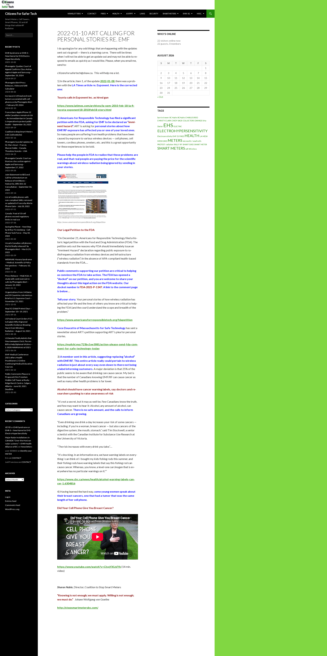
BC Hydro (173, 117)
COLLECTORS (188, 120)
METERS (175, 140)
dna (204, 120)
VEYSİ (7, 427)
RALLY (176, 144)
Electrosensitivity (164, 136)
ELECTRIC (178, 126)
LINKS (142, 13)
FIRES (181, 136)
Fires (103, 13)
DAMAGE (199, 120)
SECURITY (153, 13)
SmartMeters (169, 13)
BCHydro (181, 117)
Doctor (160, 126)
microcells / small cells (192, 141)
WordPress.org (12, 509)
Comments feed (12, 505)
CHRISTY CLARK (164, 120)
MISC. (199, 13)
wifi (186, 149)
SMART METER (200, 144)
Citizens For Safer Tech (21, 14)
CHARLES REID (191, 117)
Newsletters (74, 13)
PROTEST (161, 144)
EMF (174, 136)
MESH (205, 136)
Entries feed (10, 501)
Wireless (193, 149)
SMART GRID (188, 144)
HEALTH (115, 13)
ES (178, 136)
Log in (7, 497)
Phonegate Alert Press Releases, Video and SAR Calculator (16, 85)
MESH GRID (162, 141)
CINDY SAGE (177, 120)
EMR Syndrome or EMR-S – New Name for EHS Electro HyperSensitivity (17, 56)
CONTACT (91, 13)
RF (181, 144)
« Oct (160, 96)
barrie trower (163, 117)
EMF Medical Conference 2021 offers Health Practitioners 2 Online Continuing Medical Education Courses (18, 360)
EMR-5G (186, 13)
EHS (168, 125)
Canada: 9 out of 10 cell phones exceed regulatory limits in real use (17, 216)
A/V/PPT (129, 13)
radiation (169, 144)
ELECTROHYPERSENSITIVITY (182, 130)
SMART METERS (171, 148)
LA (201, 136)
